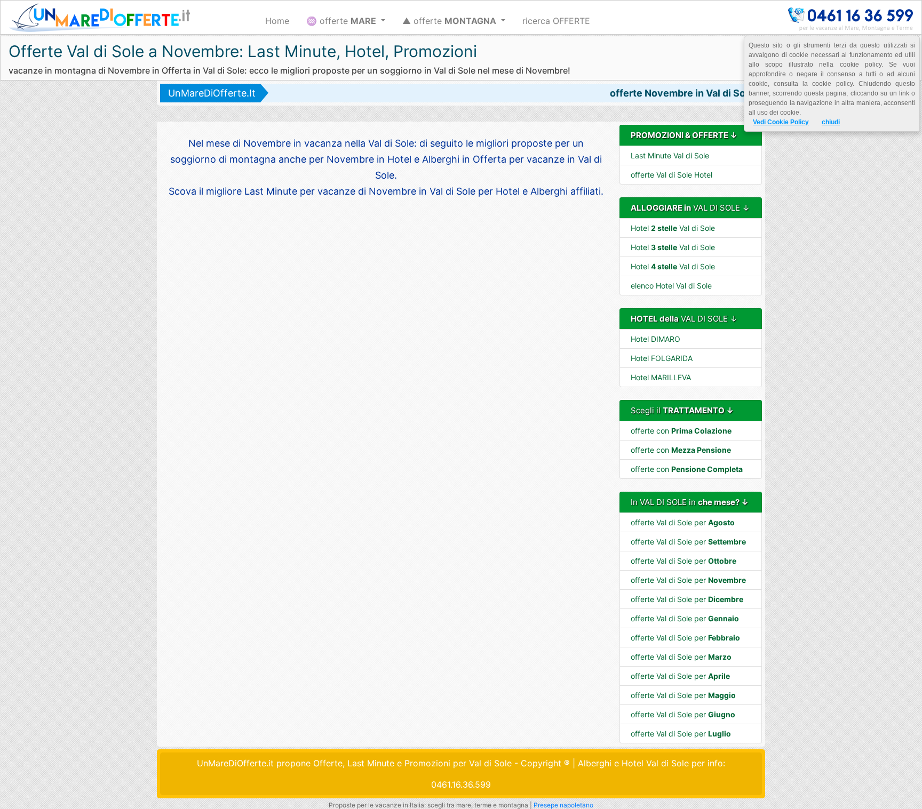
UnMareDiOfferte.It (212, 93)
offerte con (681, 430)
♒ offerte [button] (341, 20)
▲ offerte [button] (449, 20)
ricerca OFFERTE (556, 20)
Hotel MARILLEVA (661, 377)
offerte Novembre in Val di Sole (682, 93)
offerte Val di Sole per (683, 522)
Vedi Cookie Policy (781, 122)
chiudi (831, 122)
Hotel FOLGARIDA (662, 358)
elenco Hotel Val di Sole (671, 285)
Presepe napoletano (563, 805)
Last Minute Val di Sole (670, 155)
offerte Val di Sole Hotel (671, 174)
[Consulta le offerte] (99, 17)
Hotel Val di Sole (673, 228)
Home (277, 20)
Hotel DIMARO (655, 338)
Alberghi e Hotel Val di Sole (633, 763)
